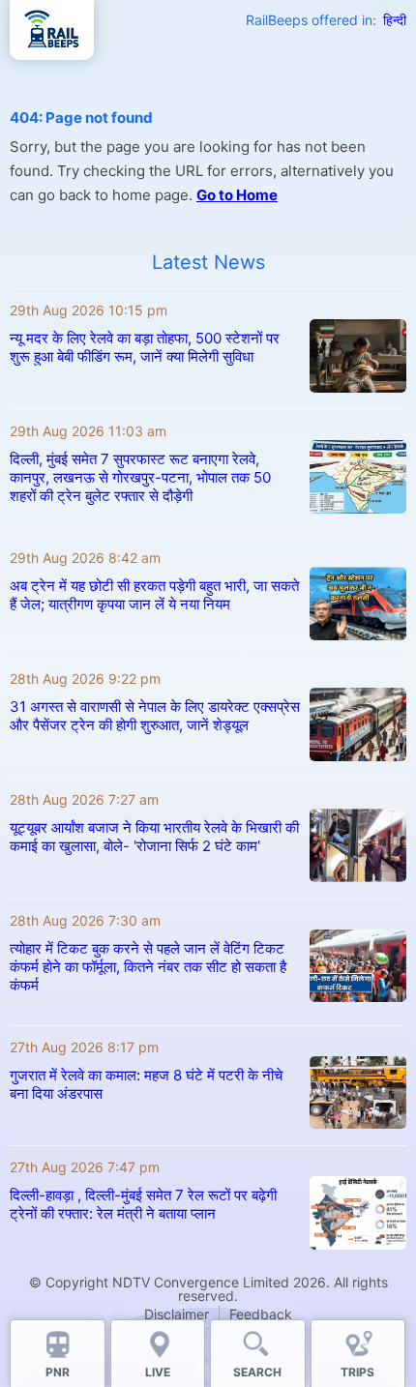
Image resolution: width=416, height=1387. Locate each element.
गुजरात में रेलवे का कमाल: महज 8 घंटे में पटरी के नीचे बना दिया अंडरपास (146, 1084)
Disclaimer (176, 1314)
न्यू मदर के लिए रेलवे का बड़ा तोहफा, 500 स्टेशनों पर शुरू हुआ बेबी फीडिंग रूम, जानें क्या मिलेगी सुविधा (145, 347)
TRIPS (357, 1372)
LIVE (157, 1372)
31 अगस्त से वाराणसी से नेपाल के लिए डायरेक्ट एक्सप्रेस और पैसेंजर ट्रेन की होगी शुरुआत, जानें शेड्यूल (155, 715)
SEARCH (257, 1372)
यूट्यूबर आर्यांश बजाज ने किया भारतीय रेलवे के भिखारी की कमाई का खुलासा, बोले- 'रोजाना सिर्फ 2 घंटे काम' (154, 836)
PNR (57, 1372)
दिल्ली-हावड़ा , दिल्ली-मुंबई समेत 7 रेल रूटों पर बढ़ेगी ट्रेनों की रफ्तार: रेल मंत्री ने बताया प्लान (143, 1204)
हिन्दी (394, 20)
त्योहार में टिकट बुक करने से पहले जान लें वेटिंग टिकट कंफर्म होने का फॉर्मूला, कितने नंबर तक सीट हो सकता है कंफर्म (148, 966)
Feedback (260, 1314)
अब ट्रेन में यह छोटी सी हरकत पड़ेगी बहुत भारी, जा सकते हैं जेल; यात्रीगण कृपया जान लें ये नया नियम (154, 594)
